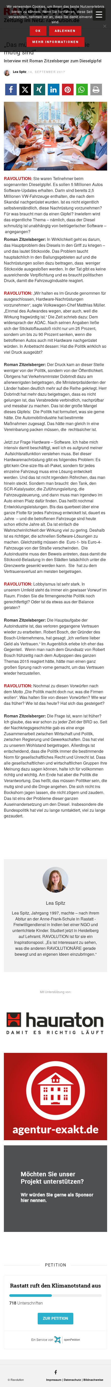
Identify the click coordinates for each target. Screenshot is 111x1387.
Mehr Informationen (55, 42)
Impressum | (55, 1380)
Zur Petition (55, 1318)
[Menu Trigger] (99, 14)
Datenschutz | (73, 1380)
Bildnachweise (93, 1380)
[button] (11, 89)
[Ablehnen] (104, 26)
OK (38, 31)
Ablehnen (65, 31)
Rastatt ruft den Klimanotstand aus (55, 1285)
